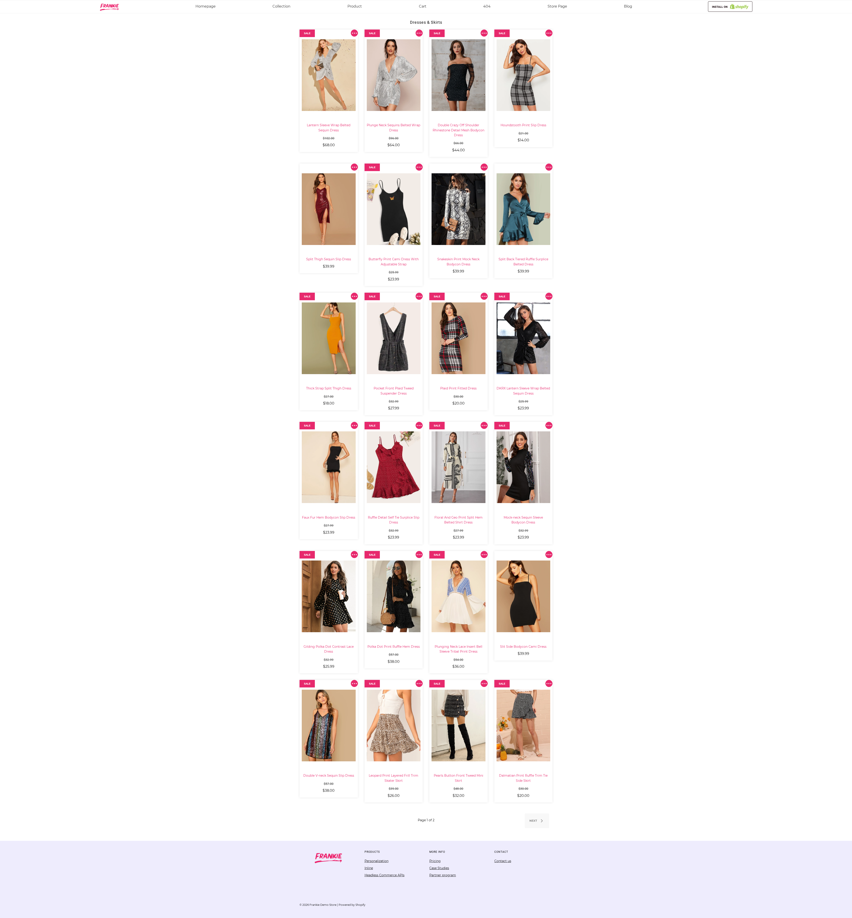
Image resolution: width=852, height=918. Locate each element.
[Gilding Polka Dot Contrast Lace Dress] (329, 596)
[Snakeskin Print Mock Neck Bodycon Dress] (458, 209)
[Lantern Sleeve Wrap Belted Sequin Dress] (329, 75)
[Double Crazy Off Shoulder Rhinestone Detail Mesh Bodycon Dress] (458, 75)
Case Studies (439, 868)
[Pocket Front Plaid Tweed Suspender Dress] (394, 338)
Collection (281, 6)
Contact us (502, 861)
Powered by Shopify (352, 904)
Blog (628, 6)
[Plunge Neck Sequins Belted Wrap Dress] (394, 75)
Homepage (205, 6)
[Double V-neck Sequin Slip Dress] (329, 725)
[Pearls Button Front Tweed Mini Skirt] (458, 725)
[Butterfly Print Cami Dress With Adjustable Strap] (394, 209)
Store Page (557, 6)
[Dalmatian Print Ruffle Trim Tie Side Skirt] (523, 725)
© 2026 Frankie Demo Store (318, 904)
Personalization (377, 861)
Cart (422, 6)
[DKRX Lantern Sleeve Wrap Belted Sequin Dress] (523, 338)
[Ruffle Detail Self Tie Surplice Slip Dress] (394, 467)
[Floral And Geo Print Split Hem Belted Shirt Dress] (458, 467)
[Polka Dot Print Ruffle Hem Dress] (394, 596)
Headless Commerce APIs (384, 875)
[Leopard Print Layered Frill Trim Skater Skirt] (394, 725)
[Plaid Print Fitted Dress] (458, 338)
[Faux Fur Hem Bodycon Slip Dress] (329, 467)
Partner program (442, 875)
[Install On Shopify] (730, 6)
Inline (369, 868)
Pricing (435, 861)
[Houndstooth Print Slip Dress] (523, 75)
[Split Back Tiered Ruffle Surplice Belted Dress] (523, 209)
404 (487, 6)
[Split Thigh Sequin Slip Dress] (329, 209)
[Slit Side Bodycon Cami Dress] (523, 596)
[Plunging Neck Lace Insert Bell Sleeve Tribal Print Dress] (458, 596)
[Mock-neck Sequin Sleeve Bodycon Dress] (523, 467)
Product (354, 6)
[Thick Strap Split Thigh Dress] (329, 338)
